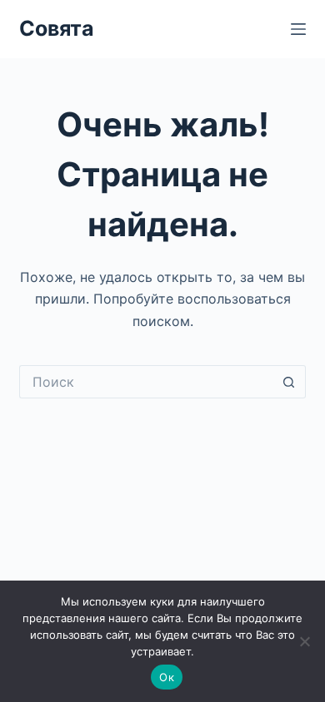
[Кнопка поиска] (289, 381)
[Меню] (298, 29)
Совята (56, 28)
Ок (166, 677)
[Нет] (304, 641)
